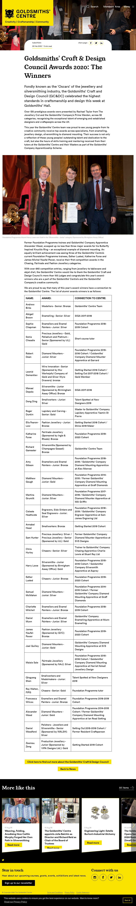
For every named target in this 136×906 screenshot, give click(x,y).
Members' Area (111, 6)
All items (124, 787)
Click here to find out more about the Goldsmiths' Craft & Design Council (68, 761)
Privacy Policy (69, 892)
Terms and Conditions (55, 892)
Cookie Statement (82, 892)
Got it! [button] (127, 900)
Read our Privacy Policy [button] (15, 902)
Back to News (68, 769)
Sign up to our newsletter (18, 882)
